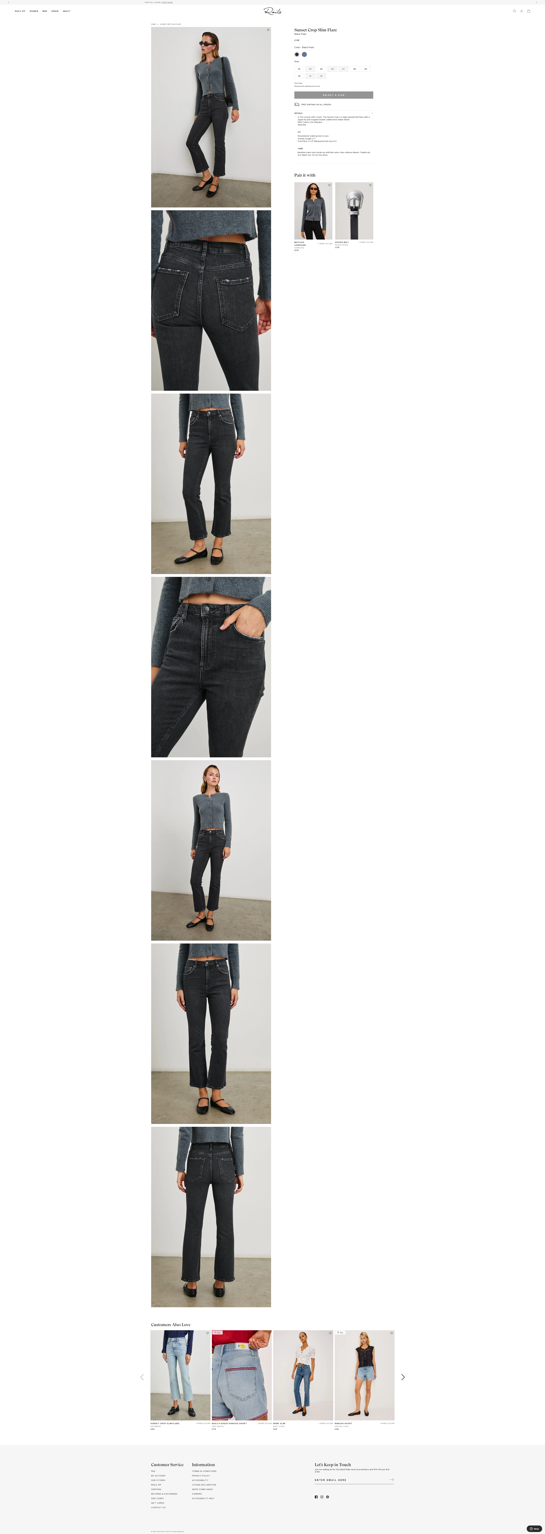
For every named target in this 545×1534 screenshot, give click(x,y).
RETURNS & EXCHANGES (164, 1493)
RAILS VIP (156, 1484)
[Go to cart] (528, 11)
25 (321, 68)
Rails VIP (20, 11)
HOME (153, 24)
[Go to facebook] (316, 1497)
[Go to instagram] (321, 1497)
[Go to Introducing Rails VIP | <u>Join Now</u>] (272, 2)
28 (354, 68)
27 (343, 68)
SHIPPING (156, 1489)
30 (299, 76)
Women (34, 11)
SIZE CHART (157, 1498)
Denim (54, 11)
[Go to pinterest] (327, 1497)
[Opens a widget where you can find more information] (534, 1529)
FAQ (153, 1471)
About (67, 11)
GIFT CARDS (157, 1502)
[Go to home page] (272, 11)
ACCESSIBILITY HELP (203, 1498)
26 (332, 68)
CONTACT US (158, 1507)
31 (310, 76)
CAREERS (197, 1493)
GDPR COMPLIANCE (202, 1489)
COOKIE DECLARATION (204, 1484)
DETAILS (298, 113)
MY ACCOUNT (158, 1475)
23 (299, 68)
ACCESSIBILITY (200, 1480)
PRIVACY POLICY (201, 1475)
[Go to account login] (521, 11)
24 (310, 68)
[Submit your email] (392, 1480)
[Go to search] (514, 11)
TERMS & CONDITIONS (204, 1471)
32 (321, 76)
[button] (268, 30)
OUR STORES (158, 1480)
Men (44, 11)
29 (365, 68)
